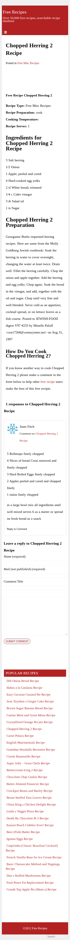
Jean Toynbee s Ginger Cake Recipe (30, 701)
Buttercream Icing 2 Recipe (25, 770)
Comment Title (13, 581)
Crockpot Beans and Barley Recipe (30, 791)
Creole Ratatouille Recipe (24, 756)
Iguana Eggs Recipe (20, 839)
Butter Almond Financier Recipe (28, 784)
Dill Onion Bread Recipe (23, 681)
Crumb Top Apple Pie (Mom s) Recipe (32, 889)
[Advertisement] (35, 79)
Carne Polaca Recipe (20, 736)
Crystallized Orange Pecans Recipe (30, 722)
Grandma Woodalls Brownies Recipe (31, 749)
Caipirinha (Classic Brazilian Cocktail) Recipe (32, 848)
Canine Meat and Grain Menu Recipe (31, 715)
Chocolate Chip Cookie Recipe (27, 777)
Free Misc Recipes (28, 63)
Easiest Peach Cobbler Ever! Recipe (30, 825)
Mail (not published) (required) (24, 569)
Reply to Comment (17, 529)
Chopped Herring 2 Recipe (24, 729)
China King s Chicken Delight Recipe (31, 804)
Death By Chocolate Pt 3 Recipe (28, 818)
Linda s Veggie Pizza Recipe (25, 811)
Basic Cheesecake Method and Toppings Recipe (33, 866)
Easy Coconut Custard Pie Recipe (29, 694)
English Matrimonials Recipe (26, 742)
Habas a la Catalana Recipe (24, 687)
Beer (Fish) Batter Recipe (23, 832)
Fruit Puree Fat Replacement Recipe (30, 882)
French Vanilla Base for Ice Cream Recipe (34, 857)
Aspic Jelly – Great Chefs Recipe (28, 763)
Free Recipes (14, 12)
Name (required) (15, 556)
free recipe (48, 382)
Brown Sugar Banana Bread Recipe (30, 708)
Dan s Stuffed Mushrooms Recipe (29, 875)
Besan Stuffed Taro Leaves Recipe (29, 797)
